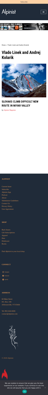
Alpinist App (6, 192)
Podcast (4, 195)
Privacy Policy (7, 206)
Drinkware (5, 241)
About (4, 198)
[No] (45, 387)
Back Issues (6, 230)
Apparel (5, 235)
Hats (3, 238)
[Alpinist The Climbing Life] (9, 12)
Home (4, 45)
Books (4, 244)
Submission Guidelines (10, 201)
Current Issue (6, 186)
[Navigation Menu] (43, 12)
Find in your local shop (13, 251)
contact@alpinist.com (9, 314)
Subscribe (24, 2)
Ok (25, 391)
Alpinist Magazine (10, 110)
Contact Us (6, 203)
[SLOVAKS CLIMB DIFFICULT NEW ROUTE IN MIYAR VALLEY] (24, 80)
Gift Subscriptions (8, 232)
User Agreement (8, 209)
